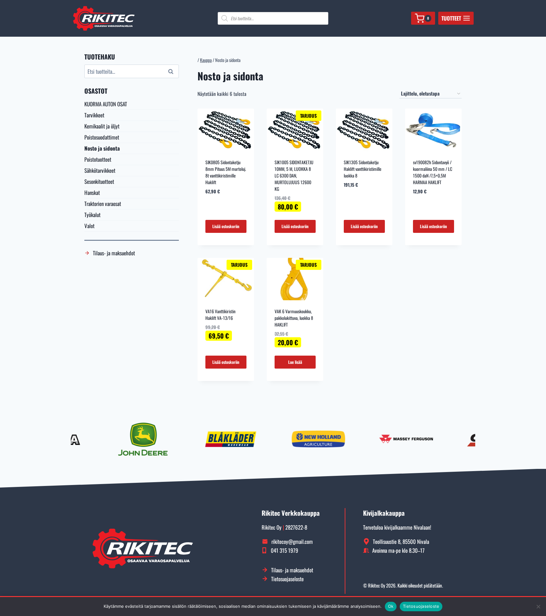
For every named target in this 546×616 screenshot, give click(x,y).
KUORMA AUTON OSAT (105, 104)
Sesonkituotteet (99, 181)
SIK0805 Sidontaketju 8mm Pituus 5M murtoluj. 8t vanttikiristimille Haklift (225, 172)
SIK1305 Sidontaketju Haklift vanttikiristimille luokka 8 (362, 169)
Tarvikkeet (94, 115)
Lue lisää (295, 362)
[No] (538, 606)
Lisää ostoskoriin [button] (225, 226)
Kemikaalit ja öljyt (101, 126)
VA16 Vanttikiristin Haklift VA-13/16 (220, 314)
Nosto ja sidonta (102, 148)
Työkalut (92, 215)
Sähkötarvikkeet (99, 170)
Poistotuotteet (97, 159)
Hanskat (92, 192)
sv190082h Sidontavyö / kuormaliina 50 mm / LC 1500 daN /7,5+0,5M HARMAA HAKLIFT (432, 172)
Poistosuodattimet (101, 137)
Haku (171, 71)
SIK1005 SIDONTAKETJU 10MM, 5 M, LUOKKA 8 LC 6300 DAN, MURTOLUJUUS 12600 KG (294, 175)
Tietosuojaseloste (421, 606)
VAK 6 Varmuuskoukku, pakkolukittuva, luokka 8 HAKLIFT (294, 318)
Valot (89, 226)
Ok (391, 606)
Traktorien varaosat (102, 204)
